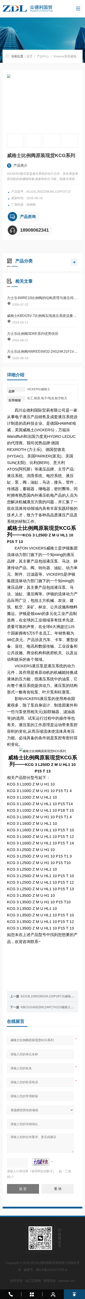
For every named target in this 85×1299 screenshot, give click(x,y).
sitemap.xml (66, 1280)
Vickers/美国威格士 (66, 56)
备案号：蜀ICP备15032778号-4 (45, 1270)
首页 (29, 56)
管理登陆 (49, 1280)
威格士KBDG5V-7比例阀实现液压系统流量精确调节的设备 (42, 316)
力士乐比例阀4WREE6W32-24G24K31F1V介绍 (42, 351)
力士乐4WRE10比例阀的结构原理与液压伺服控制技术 (42, 298)
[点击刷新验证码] (40, 1162)
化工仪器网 (33, 1280)
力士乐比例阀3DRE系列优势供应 (32, 333)
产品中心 (43, 56)
